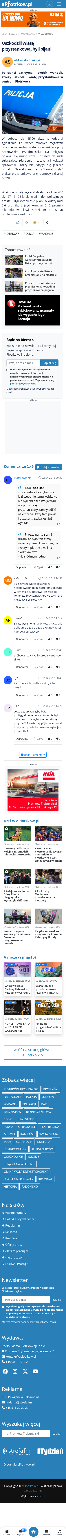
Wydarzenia (28, 33)
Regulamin (12, 1225)
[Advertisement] (33, 428)
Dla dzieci (41, 964)
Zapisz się (49, 363)
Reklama (11, 1232)
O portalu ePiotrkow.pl (19, 1464)
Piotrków (11, 234)
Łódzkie (33, 1157)
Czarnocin (24, 1142)
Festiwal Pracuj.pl (17, 1264)
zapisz (57, 1300)
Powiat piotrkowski (19, 1127)
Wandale (46, 234)
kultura (43, 1142)
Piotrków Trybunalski (21, 1089)
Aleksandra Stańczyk (27, 60)
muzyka (10, 1134)
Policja (29, 234)
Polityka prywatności (19, 1219)
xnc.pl (41, 1496)
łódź (7, 1142)
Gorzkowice (13, 1157)
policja (31, 1097)
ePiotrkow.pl (9, 33)
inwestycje (26, 1119)
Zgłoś (40, 567)
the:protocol (14, 1257)
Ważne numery (15, 1213)
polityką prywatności (22, 383)
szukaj (57, 1434)
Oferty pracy (13, 1245)
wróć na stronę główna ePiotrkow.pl (33, 1052)
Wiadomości (46, 33)
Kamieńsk (27, 1134)
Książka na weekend (19, 1164)
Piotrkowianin (23, 478)
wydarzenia (48, 1134)
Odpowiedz (22, 567)
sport (8, 1119)
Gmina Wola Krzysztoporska (26, 1172)
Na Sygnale (12, 1097)
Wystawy (10, 964)
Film (38, 1002)
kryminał (45, 1179)
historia (10, 1187)
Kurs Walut (13, 1238)
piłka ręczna (49, 1127)
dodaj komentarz (50, 467)
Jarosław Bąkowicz (19, 1179)
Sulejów (47, 1097)
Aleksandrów (42, 1149)
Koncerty (10, 1002)
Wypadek (11, 1104)
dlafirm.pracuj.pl (16, 1251)
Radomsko (29, 1187)
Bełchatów (12, 1112)
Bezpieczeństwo (38, 1112)
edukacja (29, 1104)
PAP (44, 1104)
